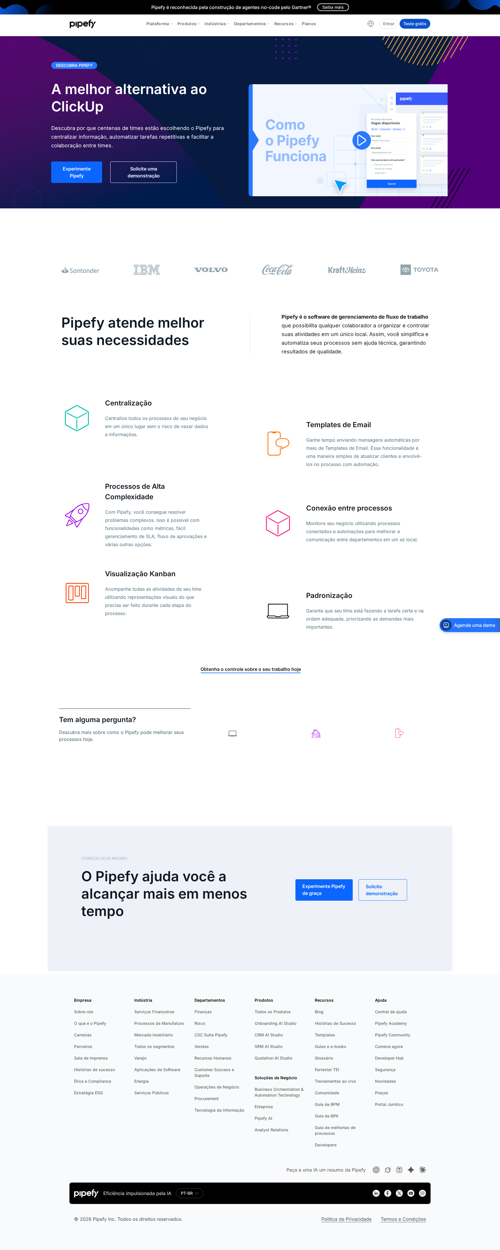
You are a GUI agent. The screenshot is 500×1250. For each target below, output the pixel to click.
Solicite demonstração (382, 890)
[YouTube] (410, 1193)
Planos (309, 23)
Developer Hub (389, 1058)
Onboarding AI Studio (275, 1023)
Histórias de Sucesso (335, 1023)
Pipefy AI (263, 1118)
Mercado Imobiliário (153, 1034)
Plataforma (157, 23)
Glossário (324, 1058)
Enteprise (264, 1106)
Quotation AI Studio (273, 1058)
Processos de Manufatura (159, 1023)
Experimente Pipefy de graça (323, 889)
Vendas (201, 1046)
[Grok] (387, 1169)
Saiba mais (333, 7)
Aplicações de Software (157, 1069)
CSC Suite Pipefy (210, 1034)
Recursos (284, 23)
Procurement (206, 1098)
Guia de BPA (327, 1115)
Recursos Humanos (212, 1058)
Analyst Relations (271, 1129)
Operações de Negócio (216, 1086)
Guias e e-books (330, 1046)
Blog (319, 1011)
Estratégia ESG (88, 1092)
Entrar (388, 23)
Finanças (203, 1011)
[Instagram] (422, 1193)
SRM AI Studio (268, 1046)
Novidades (385, 1081)
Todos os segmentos (154, 1046)
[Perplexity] (399, 1169)
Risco (199, 1023)
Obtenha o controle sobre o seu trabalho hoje (251, 669)
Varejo (140, 1058)
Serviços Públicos (151, 1092)
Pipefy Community (392, 1034)
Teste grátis (415, 23)
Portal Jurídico (389, 1104)
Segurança (385, 1069)
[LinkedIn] (376, 1193)
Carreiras (83, 1034)
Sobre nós (83, 1011)
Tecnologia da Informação (219, 1110)
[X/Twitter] (399, 1193)
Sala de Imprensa (91, 1058)
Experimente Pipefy (77, 172)
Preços (381, 1092)
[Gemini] (410, 1169)
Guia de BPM (327, 1104)
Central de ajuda (391, 1011)
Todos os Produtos (273, 1011)
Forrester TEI (327, 1069)
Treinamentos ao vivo (335, 1081)
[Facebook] (387, 1193)
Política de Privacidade (346, 1219)
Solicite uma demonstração (144, 172)
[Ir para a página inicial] (83, 23)
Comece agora (389, 1046)
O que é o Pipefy (90, 1023)
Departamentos (250, 23)
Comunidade (327, 1092)
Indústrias (215, 23)
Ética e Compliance (92, 1081)
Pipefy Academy (391, 1023)
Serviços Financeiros (154, 1011)
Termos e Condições (403, 1219)
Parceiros (83, 1046)
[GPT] (376, 1169)
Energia (141, 1081)
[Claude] (422, 1169)
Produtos (187, 23)
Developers (326, 1144)
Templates (325, 1034)
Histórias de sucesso (94, 1069)
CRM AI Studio (269, 1034)
